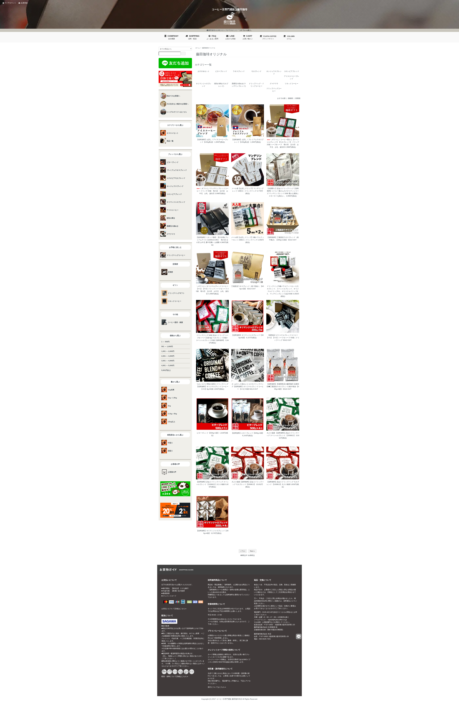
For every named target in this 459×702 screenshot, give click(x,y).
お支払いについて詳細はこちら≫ (174, 609)
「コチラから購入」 (245, 30)
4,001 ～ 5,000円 (167, 365)
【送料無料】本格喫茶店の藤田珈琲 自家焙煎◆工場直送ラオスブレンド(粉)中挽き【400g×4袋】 (283, 386)
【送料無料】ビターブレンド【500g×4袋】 (247, 433)
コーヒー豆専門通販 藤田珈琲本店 (229, 699)
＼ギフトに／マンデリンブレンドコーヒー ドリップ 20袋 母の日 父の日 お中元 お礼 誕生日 (212, 190)
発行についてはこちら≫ (217, 687)
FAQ (212, 37)
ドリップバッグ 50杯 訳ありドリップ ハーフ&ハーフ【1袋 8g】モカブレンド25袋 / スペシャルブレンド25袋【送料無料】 (212, 337)
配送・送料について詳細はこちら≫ (174, 676)
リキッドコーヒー (291, 84)
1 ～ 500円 (165, 342)
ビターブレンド (221, 71)
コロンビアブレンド (291, 71)
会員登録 (24, 3)
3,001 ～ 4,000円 (167, 361)
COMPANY (173, 37)
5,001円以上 (166, 370)
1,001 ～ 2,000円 (167, 351)
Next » (252, 551)
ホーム (197, 48)
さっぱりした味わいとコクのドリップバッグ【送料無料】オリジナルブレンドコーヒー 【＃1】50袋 (247, 386)
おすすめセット (203, 71)
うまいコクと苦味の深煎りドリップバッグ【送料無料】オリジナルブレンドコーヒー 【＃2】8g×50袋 (212, 386)
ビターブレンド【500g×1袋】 (208, 433)
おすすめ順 (281, 98)
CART (248, 37)
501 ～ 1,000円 (167, 346)
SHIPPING (193, 37)
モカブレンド (256, 71)
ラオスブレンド (239, 71)
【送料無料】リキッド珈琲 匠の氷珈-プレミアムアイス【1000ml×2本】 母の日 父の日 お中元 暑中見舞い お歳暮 (212, 239)
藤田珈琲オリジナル (208, 48)
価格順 (290, 98)
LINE (230, 37)
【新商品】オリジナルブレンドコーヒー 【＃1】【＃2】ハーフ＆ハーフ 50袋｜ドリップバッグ (282, 337)
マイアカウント (10, 3)
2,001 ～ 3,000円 (167, 356)
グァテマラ (274, 84)
